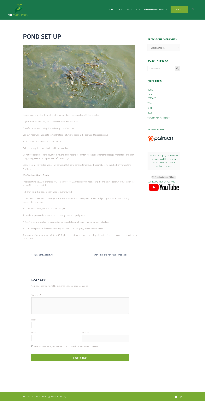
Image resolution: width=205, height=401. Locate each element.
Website (85, 332)
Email (34, 332)
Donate (179, 9)
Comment (36, 295)
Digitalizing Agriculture (43, 254)
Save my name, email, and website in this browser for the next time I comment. (66, 346)
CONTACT (152, 98)
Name (34, 319)
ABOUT (120, 9)
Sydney (63, 396)
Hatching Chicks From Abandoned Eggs (109, 254)
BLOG (138, 9)
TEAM (150, 103)
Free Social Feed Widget (164, 177)
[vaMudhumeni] (38, 10)
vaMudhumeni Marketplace (155, 9)
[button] (193, 9)
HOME (111, 9)
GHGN (129, 9)
